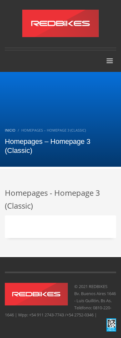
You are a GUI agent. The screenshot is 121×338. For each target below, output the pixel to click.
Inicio (10, 130)
